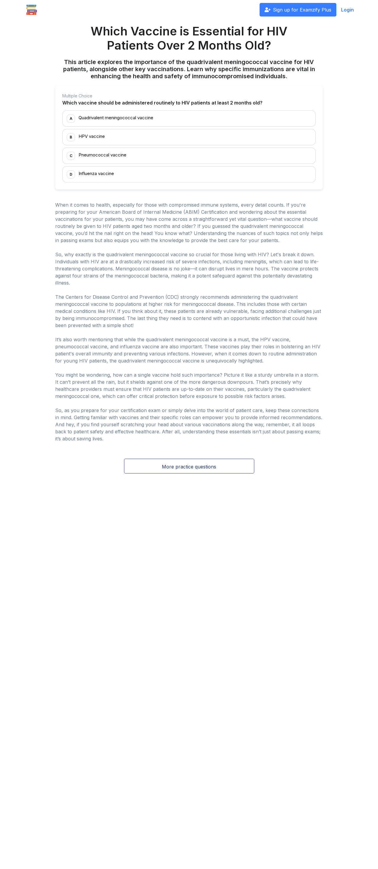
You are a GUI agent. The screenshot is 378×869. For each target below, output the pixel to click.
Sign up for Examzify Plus (302, 10)
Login (347, 10)
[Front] (31, 9)
